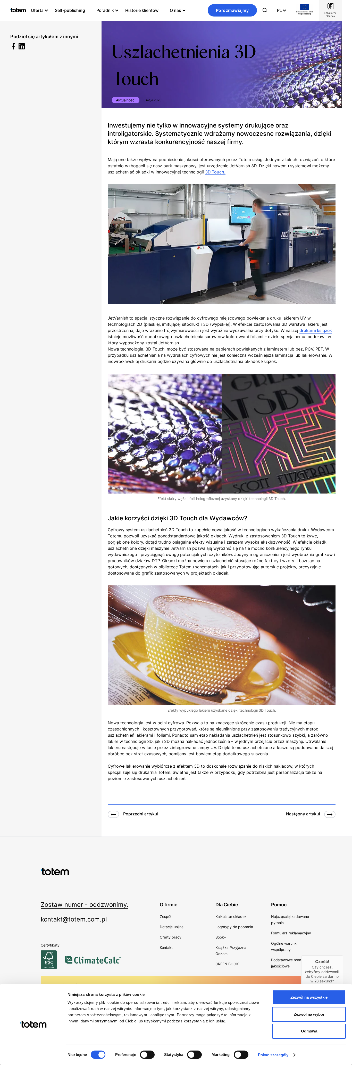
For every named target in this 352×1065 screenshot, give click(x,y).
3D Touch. (215, 171)
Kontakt (166, 947)
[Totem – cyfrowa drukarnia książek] (18, 10)
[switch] (147, 1055)
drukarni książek (315, 330)
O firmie (169, 904)
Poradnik (105, 10)
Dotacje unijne (171, 927)
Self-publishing (70, 10)
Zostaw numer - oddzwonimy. (84, 904)
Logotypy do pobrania (234, 927)
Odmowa (309, 1031)
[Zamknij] (343, 955)
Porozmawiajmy (232, 10)
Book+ (220, 937)
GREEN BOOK (227, 964)
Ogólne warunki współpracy (284, 946)
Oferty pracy (170, 937)
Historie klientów (141, 10)
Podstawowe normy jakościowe (287, 963)
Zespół (165, 916)
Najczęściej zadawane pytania (290, 919)
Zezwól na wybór (309, 1014)
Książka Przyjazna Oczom (230, 950)
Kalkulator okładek (231, 916)
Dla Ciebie (226, 904)
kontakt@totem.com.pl (74, 919)
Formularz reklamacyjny (291, 933)
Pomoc (279, 904)
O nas (175, 10)
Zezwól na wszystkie (309, 997)
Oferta (37, 10)
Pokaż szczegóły (273, 1055)
